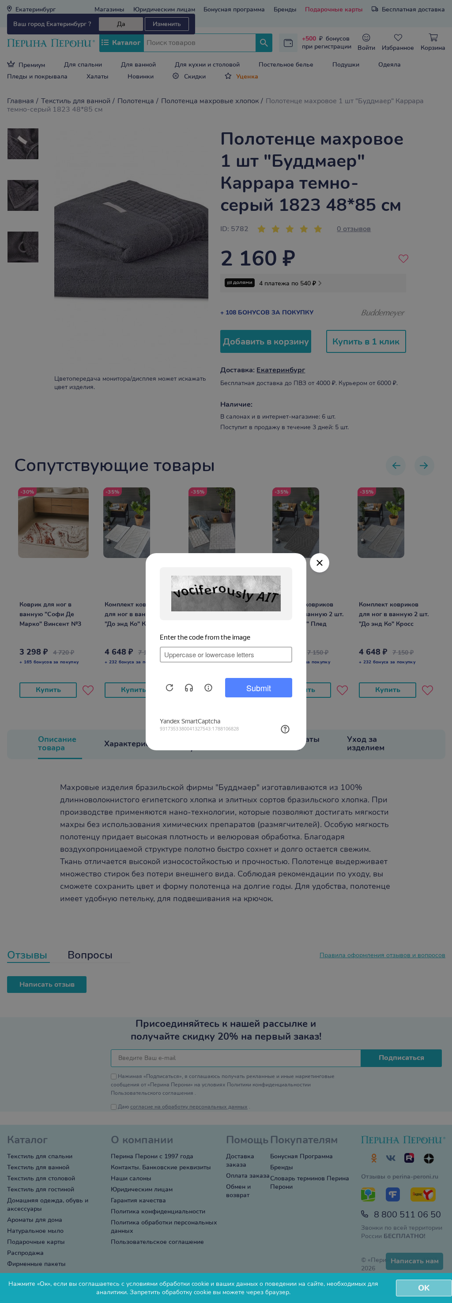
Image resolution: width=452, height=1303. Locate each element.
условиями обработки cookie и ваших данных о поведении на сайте (225, 1284)
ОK (423, 1288)
